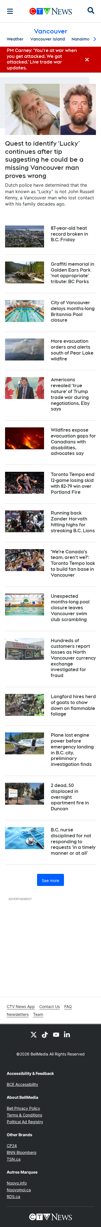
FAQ (68, 1006)
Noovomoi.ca (19, 1189)
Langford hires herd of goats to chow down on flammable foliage (73, 705)
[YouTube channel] (56, 1034)
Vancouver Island (47, 39)
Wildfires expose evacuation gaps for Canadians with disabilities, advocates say (73, 441)
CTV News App (21, 1006)
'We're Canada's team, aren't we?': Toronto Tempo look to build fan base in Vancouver (73, 563)
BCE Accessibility (22, 1084)
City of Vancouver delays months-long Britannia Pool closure (73, 311)
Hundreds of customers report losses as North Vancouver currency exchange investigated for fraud (73, 658)
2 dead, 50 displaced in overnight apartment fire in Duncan (70, 797)
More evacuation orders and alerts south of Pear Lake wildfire (72, 350)
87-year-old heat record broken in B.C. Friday (69, 234)
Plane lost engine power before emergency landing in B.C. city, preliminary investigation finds (72, 749)
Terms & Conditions (24, 1115)
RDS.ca (13, 1196)
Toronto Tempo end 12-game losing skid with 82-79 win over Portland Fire (73, 483)
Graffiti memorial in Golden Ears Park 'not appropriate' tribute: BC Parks (72, 272)
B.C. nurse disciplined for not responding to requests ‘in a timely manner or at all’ (73, 841)
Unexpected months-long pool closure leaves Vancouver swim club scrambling (70, 608)
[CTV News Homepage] (50, 11)
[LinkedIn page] (67, 1034)
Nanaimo (80, 39)
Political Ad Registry (25, 1121)
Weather (15, 39)
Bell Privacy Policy (23, 1108)
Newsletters (18, 1014)
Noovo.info (17, 1183)
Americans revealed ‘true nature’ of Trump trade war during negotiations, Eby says (70, 394)
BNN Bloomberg (21, 1152)
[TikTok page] (45, 1034)
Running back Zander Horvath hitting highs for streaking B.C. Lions (73, 521)
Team (38, 1014)
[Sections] (10, 11)
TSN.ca (13, 1159)
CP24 (12, 1145)
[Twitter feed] (33, 1034)
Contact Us (49, 1006)
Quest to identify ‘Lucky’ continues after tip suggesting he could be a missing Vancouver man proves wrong (44, 159)
